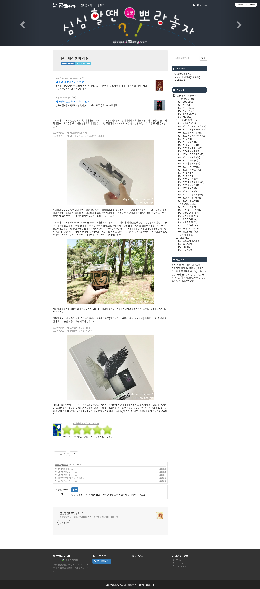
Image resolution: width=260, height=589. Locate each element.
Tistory (201, 5)
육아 (204, 274)
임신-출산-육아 (192, 209)
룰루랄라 (189, 123)
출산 (191, 277)
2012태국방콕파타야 (194, 129)
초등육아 (176, 280)
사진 (174, 265)
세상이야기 (191, 213)
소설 (199, 274)
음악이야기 (189, 222)
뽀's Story (187, 203)
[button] (19, 23)
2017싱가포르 (191, 157)
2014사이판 (190, 141)
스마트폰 (189, 110)
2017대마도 (190, 160)
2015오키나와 (191, 144)
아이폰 (197, 277)
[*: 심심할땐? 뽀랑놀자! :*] (64, 5)
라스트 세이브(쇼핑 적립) (188, 77)
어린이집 (176, 268)
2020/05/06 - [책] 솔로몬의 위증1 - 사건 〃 (73, 330)
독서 (179, 274)
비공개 (187, 250)
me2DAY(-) (190, 231)
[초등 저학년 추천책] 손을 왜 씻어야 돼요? (68, 478)
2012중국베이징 (192, 132)
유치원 (193, 271)
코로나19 (201, 271)
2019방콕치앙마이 (193, 182)
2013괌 (188, 138)
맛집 (179, 265)
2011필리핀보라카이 (194, 126)
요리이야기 (189, 219)
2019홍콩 (189, 175)
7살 (194, 274)
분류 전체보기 (186, 95)
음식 (184, 274)
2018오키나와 (191, 166)
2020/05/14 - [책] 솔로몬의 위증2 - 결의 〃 (73, 327)
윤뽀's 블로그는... (185, 74)
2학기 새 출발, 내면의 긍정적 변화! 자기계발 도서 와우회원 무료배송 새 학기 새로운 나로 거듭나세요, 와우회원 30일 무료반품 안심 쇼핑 (101, 87)
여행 (183, 280)
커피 (188, 280)
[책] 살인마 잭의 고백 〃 (62, 469)
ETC (187, 117)
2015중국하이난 (192, 148)
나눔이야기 (190, 225)
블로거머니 (186, 234)
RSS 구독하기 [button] (102, 561)
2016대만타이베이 (193, 154)
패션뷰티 (189, 114)
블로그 (200, 268)
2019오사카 (190, 179)
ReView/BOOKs (68, 63)
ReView (58, 464)
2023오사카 (189, 188)
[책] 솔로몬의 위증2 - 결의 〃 (64, 475)
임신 (184, 265)
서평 (183, 268)
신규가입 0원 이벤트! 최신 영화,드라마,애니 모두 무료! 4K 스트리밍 (86, 105)
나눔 (189, 265)
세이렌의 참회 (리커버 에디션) (86, 423)
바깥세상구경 (188, 120)
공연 (186, 104)
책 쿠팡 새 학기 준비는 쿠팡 (70, 82)
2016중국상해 (190, 151)
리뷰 (186, 277)
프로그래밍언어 (191, 240)
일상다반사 (191, 268)
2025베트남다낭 (191, 197)
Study (184, 237)
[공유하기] (61, 454)
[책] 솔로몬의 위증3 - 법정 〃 (64, 472)
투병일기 (185, 271)
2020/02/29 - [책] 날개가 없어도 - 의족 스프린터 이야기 (78, 135)
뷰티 (193, 280)
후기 (189, 274)
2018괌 (188, 172)
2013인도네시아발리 (194, 135)
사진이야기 (190, 216)
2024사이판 (189, 191)
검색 (203, 58)
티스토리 (176, 271)
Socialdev (129, 584)
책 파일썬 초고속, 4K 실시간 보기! (73, 101)
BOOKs (65, 464)
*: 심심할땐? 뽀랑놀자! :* (70, 513)
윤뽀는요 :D (182, 80)
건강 (204, 277)
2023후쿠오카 (190, 185)
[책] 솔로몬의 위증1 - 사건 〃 (64, 481)
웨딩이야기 (189, 206)
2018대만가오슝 (192, 169)
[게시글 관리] (64, 454)
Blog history (191, 228)
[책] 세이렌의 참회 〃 (77, 58)
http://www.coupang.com (67, 78)
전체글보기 (86, 5)
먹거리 (188, 107)
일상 (174, 274)
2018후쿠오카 (191, 163)
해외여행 (196, 265)
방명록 (101, 5)
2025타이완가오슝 (192, 194)
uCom (187, 243)
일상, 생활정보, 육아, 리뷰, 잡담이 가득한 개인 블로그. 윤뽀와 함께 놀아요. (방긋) (88, 517)
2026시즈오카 (190, 200)
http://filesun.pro (63, 97)
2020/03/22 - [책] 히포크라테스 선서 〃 (71, 132)
